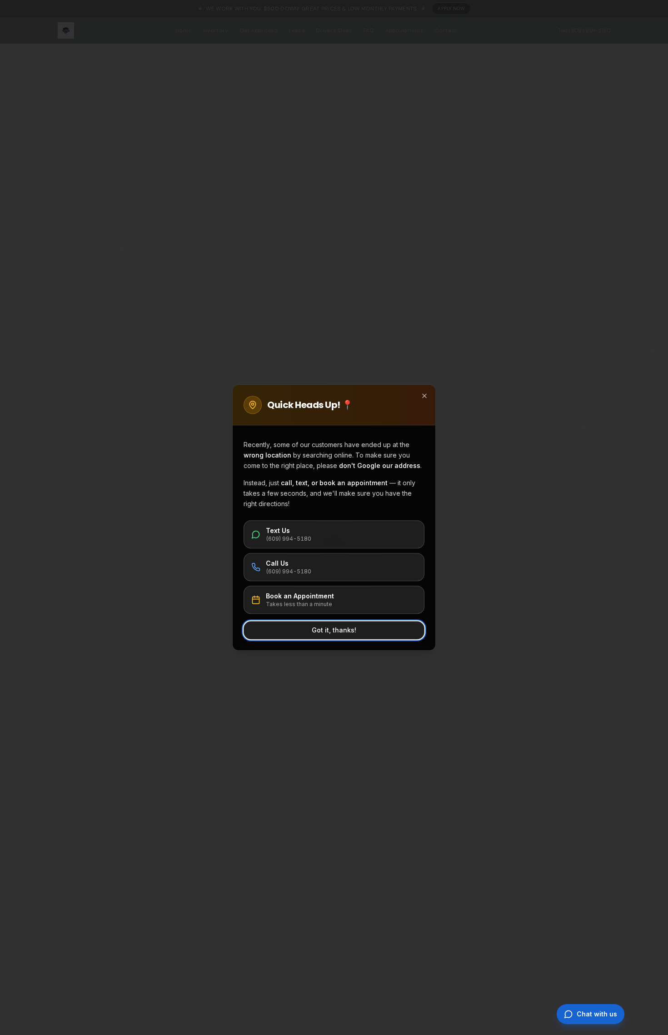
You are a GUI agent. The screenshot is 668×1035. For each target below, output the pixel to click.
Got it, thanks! (334, 630)
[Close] (424, 395)
